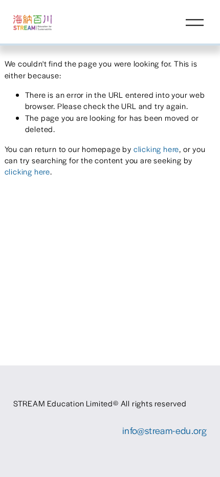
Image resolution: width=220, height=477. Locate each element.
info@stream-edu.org (164, 430)
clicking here (156, 148)
